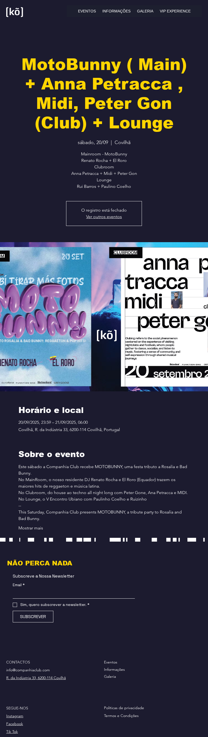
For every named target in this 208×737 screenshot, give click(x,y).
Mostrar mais (30, 528)
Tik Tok (12, 731)
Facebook (14, 723)
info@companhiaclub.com (28, 670)
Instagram (14, 715)
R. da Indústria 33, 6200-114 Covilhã (36, 677)
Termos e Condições (121, 715)
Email (19, 585)
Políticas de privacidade (124, 707)
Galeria (110, 676)
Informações (114, 669)
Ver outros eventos (104, 216)
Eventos (110, 662)
